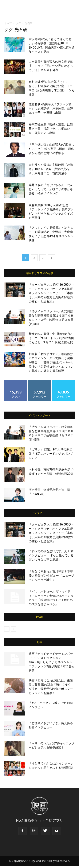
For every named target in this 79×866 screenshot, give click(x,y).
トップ (8, 23)
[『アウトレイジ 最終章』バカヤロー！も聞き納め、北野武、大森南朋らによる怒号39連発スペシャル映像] (14, 233)
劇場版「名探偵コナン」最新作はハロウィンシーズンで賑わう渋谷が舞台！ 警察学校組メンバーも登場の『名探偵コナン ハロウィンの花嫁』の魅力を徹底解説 (51, 362)
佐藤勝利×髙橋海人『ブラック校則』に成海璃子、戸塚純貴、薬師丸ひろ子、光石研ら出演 (51, 108)
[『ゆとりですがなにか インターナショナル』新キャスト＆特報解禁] (14, 768)
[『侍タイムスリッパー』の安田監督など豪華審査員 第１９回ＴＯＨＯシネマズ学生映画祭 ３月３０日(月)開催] (14, 316)
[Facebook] (22, 831)
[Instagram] (34, 831)
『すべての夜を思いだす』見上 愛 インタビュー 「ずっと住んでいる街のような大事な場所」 (51, 555)
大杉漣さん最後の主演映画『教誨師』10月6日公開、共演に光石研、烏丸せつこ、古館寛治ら (51, 169)
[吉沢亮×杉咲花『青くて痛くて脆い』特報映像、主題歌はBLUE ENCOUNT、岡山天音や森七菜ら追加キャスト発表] (14, 44)
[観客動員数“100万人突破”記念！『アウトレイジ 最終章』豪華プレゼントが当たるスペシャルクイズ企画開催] (14, 210)
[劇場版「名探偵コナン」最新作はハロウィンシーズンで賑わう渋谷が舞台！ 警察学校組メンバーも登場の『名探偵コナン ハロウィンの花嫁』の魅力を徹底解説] (14, 359)
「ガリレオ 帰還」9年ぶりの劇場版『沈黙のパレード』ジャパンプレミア (51, 453)
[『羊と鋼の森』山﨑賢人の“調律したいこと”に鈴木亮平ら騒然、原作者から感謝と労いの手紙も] (14, 150)
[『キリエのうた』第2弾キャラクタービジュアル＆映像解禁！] (14, 748)
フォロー (39, 381)
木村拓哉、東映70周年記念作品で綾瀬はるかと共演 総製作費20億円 (51, 474)
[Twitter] (45, 831)
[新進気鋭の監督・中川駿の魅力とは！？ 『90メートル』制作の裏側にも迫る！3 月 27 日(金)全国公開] (14, 339)
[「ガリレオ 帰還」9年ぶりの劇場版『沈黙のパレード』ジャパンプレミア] (14, 454)
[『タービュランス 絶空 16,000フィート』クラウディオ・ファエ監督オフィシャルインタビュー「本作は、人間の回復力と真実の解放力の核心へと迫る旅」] (14, 290)
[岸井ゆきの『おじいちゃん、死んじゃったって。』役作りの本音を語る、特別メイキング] (14, 190)
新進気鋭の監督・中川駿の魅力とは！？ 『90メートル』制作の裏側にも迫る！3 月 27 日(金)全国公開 (51, 338)
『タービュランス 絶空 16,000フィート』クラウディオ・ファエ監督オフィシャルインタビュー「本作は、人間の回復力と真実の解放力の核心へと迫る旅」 (51, 293)
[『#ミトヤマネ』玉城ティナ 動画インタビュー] (14, 708)
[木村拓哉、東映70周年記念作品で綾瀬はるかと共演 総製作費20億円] (14, 474)
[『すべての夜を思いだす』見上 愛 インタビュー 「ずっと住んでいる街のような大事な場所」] (14, 556)
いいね (15, 381)
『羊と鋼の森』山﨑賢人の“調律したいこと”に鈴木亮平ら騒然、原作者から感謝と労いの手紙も (51, 149)
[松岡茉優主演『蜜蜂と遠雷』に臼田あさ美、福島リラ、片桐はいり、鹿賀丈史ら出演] (14, 129)
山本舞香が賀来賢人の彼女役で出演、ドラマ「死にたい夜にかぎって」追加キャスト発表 (51, 66)
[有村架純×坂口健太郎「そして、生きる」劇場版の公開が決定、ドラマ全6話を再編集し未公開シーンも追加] (14, 87)
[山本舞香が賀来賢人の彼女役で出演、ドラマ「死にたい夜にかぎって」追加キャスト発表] (14, 66)
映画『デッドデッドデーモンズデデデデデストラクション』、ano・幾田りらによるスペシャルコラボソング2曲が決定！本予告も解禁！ (52, 662)
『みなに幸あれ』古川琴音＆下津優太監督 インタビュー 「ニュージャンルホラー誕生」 (51, 575)
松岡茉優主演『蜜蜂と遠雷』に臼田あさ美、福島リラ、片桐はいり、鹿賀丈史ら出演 (51, 129)
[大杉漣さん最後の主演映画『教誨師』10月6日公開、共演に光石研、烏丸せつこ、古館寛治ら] (14, 170)
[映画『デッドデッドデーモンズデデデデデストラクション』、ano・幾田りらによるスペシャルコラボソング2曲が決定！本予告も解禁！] (14, 659)
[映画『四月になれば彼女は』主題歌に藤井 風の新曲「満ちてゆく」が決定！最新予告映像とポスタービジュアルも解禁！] (14, 685)
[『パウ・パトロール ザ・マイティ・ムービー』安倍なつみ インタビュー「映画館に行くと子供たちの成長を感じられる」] (14, 596)
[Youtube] (56, 831)
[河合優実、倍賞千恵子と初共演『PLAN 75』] (14, 495)
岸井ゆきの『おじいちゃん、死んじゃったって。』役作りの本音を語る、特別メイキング (51, 189)
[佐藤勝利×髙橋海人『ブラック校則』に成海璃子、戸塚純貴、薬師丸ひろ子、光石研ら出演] (14, 109)
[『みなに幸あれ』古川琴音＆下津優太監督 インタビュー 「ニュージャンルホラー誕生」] (14, 576)
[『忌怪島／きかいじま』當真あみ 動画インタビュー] (14, 728)
